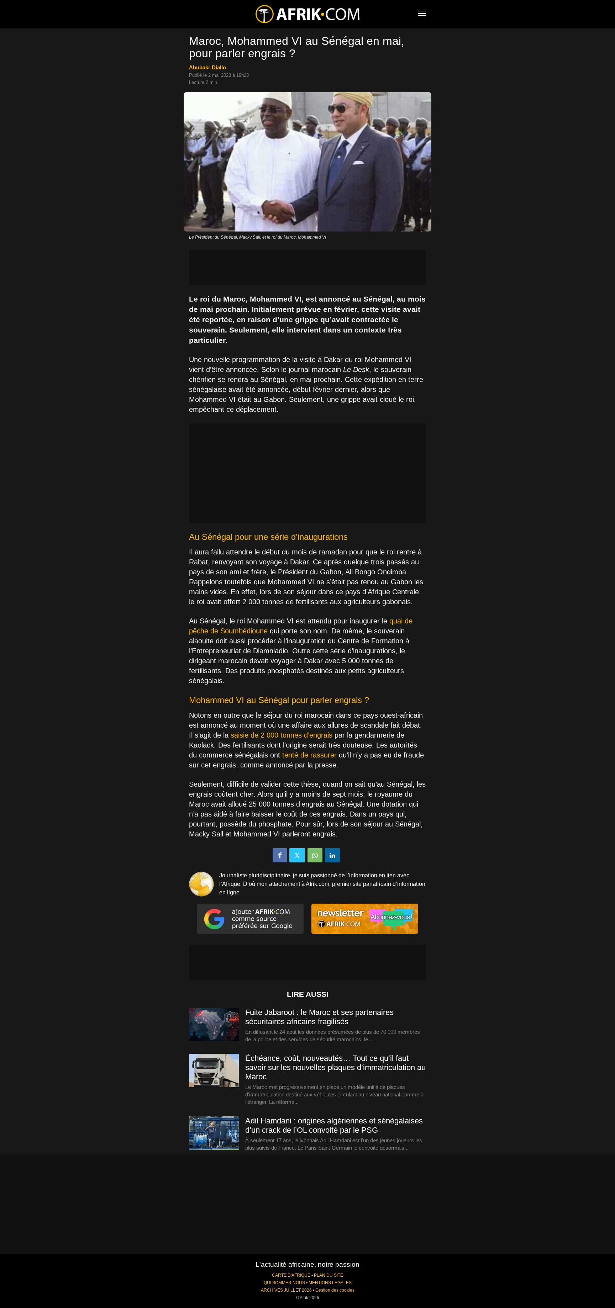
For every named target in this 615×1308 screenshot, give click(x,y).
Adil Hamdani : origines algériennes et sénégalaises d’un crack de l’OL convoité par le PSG (334, 1125)
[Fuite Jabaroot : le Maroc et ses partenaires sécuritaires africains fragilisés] (214, 1025)
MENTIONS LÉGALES (330, 1282)
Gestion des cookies (334, 1290)
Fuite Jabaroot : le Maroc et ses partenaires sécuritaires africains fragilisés (319, 1017)
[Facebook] (280, 855)
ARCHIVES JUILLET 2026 (286, 1290)
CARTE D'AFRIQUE (291, 1275)
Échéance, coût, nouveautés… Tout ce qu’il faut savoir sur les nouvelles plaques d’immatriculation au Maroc (335, 1067)
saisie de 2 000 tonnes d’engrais (281, 735)
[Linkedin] (332, 855)
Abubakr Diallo (207, 67)
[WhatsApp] (315, 855)
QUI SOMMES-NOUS (284, 1282)
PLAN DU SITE (328, 1275)
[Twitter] (297, 855)
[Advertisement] (307, 267)
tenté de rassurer (309, 755)
